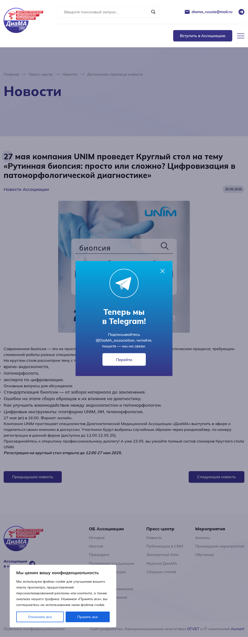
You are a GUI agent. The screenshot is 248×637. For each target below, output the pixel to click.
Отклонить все (40, 617)
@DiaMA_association (115, 340)
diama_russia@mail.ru (212, 11)
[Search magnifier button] (153, 11)
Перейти (124, 359)
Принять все (87, 617)
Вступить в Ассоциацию (202, 35)
